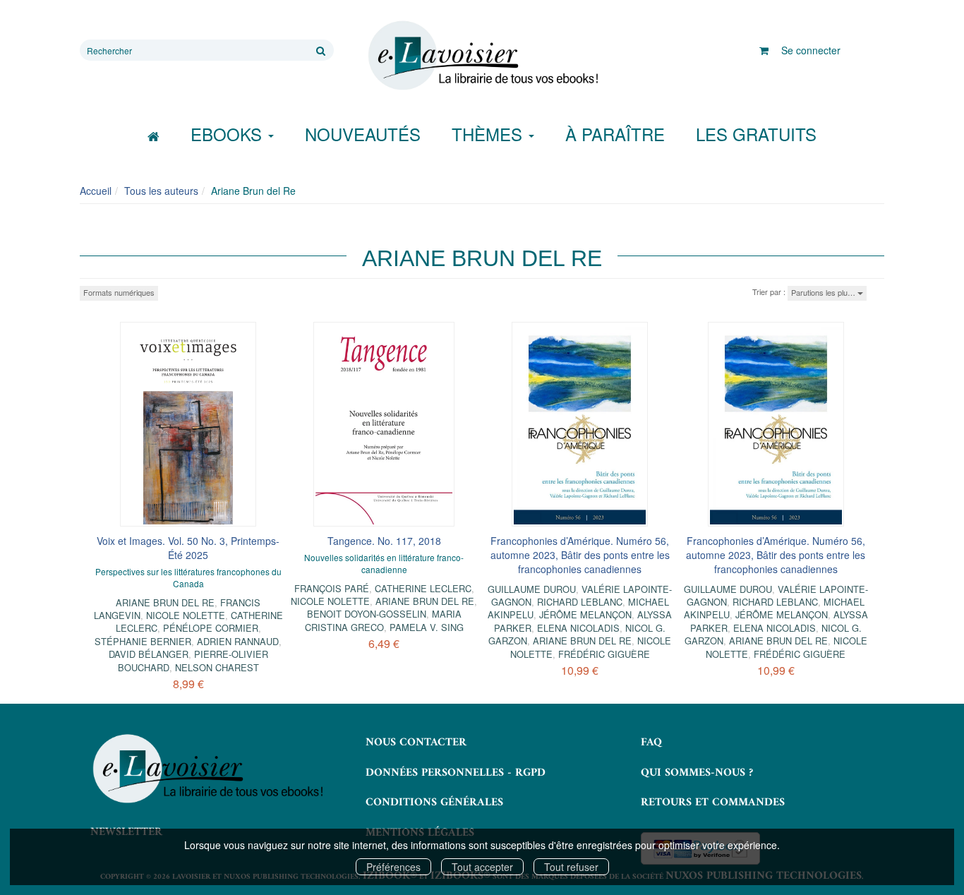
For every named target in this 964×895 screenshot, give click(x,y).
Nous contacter (416, 742)
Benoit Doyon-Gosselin (366, 613)
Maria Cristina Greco (383, 620)
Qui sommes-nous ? (697, 773)
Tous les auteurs (161, 191)
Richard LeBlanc (579, 601)
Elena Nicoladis (578, 628)
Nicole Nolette (185, 615)
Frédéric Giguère (604, 654)
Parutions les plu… (824, 292)
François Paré (331, 588)
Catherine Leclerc (423, 588)
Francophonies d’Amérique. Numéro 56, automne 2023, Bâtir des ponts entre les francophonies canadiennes (580, 555)
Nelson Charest (217, 667)
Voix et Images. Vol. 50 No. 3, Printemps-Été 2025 (188, 548)
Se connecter (811, 50)
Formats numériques (119, 292)
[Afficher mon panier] (764, 50)
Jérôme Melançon (585, 614)
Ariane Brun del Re (165, 602)
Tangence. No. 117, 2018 (384, 541)
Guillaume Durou (532, 589)
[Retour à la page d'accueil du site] (482, 56)
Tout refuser (571, 867)
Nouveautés (363, 133)
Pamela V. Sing (427, 627)
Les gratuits (756, 133)
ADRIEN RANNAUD (238, 641)
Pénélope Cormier (210, 628)
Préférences (393, 867)
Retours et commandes (713, 802)
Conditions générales (434, 802)
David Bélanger (148, 654)
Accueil (96, 191)
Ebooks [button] (229, 133)
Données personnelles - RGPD (456, 773)
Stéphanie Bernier (143, 641)
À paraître (615, 133)
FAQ (651, 742)
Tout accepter (482, 867)
